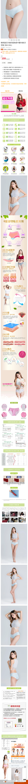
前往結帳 (8, 781)
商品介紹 (7, 91)
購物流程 (21, 91)
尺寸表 (3, 62)
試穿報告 (10, 62)
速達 (2, 49)
